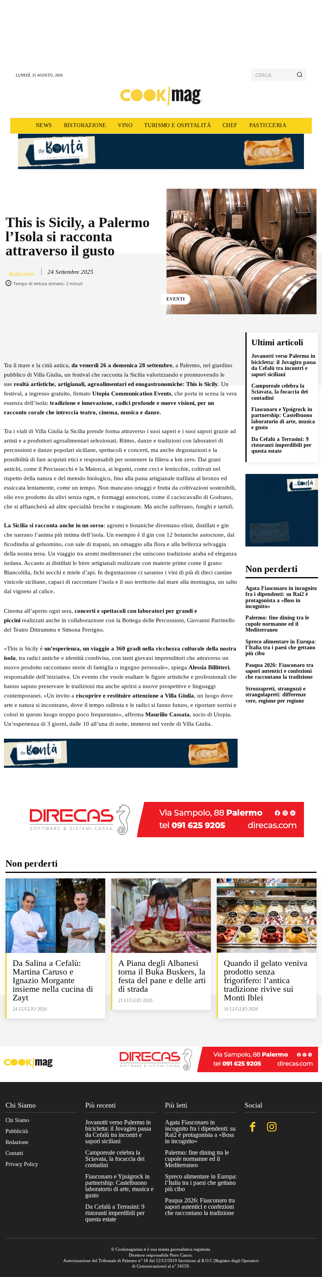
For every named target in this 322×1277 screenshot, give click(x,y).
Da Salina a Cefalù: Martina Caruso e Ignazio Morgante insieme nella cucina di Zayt (53, 980)
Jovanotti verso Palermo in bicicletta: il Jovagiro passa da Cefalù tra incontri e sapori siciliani (283, 365)
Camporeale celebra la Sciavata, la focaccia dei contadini (279, 392)
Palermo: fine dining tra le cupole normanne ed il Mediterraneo (277, 624)
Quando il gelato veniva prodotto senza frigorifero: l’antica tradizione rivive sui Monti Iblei (265, 980)
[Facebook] (252, 1127)
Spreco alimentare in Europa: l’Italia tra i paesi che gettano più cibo (280, 648)
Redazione (21, 274)
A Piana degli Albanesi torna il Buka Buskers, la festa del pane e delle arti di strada (162, 976)
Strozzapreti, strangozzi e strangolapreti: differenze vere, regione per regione (275, 695)
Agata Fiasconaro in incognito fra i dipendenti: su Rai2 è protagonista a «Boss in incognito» (281, 597)
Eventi (175, 299)
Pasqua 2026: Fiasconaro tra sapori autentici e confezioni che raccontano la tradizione (279, 671)
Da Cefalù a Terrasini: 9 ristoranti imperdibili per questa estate (281, 445)
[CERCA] (299, 75)
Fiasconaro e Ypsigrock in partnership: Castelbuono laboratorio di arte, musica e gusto (283, 418)
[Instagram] (271, 1127)
